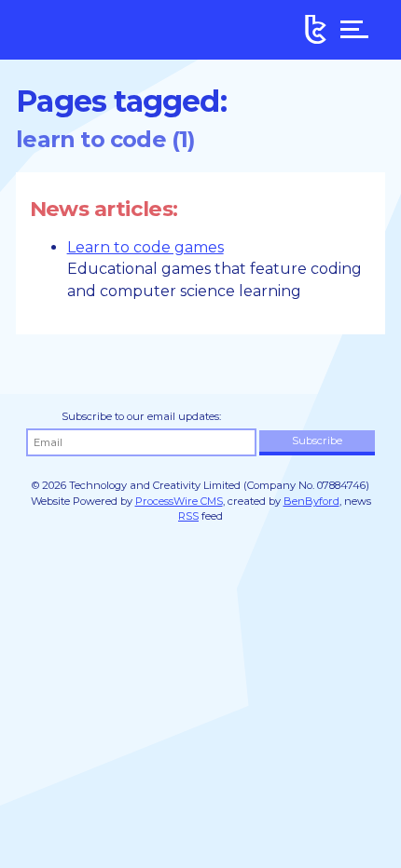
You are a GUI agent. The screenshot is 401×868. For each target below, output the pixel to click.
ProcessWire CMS (179, 501)
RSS (188, 515)
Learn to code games (145, 247)
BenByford (311, 501)
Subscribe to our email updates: (141, 416)
